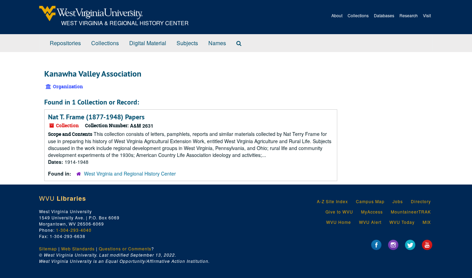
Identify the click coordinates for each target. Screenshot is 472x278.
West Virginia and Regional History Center (130, 173)
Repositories (65, 43)
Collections (358, 15)
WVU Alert (370, 222)
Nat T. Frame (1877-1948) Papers (96, 116)
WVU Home (338, 222)
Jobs (398, 201)
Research (408, 15)
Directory (421, 201)
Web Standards (78, 248)
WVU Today (402, 222)
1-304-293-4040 (74, 230)
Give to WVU (339, 212)
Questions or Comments (125, 248)
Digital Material (147, 43)
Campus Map (370, 201)
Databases (384, 15)
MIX (427, 222)
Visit (427, 15)
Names (217, 43)
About (336, 15)
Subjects (187, 43)
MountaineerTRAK (411, 212)
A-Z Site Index (332, 201)
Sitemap (48, 248)
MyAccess (372, 212)
